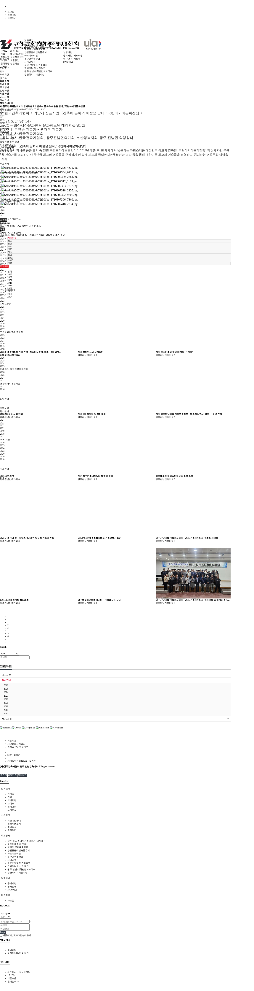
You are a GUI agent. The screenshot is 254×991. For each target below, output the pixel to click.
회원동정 (14, 60)
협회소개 (5, 47)
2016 (2, 286)
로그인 (10, 11)
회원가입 (11, 14)
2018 (10, 260)
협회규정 (5, 63)
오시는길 (5, 66)
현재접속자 (13, 981)
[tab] (127, 788)
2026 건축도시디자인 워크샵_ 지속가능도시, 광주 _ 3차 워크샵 (30, 352)
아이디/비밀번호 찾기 (18, 953)
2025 (2, 238)
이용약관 (11, 740)
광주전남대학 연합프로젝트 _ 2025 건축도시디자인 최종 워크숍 (187, 538)
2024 (2, 207)
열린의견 (14, 63)
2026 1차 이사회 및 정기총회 (92, 414)
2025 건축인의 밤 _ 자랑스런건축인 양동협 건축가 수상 (27, 538)
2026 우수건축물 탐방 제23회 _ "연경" (174, 352)
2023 (2, 210)
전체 (9, 271)
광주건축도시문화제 (34, 46)
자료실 (3, 478)
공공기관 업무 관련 (9, 141)
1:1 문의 (11, 975)
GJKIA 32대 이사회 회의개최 (14, 600)
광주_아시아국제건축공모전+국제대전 (43, 43)
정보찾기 (11, 18)
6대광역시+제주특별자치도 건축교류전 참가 (99, 538)
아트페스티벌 (6, 258)
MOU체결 (68, 62)
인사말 (4, 51)
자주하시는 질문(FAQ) (18, 972)
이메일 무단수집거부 (17, 747)
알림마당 (67, 52)
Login (2, 932)
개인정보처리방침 (16, 743)
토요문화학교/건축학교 (35, 65)
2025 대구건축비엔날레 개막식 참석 (95, 476)
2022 (2, 213)
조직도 (3, 77)
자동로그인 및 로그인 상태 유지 (16, 935)
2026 (2, 261)
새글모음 (11, 978)
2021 (2, 117)
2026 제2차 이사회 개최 (11, 414)
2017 (2, 255)
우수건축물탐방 (32, 58)
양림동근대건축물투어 (11, 233)
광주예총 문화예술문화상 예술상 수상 (174, 476)
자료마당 (78, 55)
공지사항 (67, 55)
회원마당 (14, 51)
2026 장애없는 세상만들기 (90, 352)
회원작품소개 (17, 57)
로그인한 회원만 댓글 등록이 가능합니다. (20, 226)
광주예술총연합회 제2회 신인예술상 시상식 (99, 600)
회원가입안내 (17, 54)
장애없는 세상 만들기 (10, 355)
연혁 (2, 71)
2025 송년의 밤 (7, 476)
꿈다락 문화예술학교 (10, 218)
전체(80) (12, 238)
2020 (2, 252)
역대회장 (4, 74)
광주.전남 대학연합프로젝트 (38, 71)
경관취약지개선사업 (34, 74)
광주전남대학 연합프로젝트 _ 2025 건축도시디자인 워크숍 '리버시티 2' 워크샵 (193, 600)
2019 (2, 281)
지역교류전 (30, 62)
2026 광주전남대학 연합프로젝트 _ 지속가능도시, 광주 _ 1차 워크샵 (189, 414)
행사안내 (67, 58)
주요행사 (4, 163)
